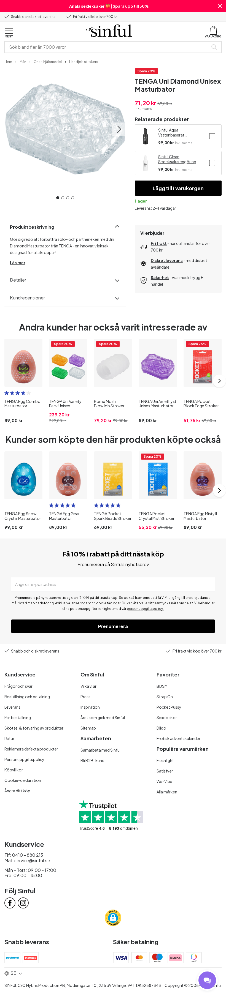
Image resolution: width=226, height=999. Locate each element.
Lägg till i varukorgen (178, 188)
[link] (8, 61)
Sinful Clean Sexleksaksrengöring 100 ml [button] (177, 159)
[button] (220, 6)
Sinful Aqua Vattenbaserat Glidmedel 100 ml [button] (174, 132)
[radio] (6, 393)
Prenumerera (113, 626)
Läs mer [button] (17, 262)
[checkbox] (212, 136)
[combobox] (107, 47)
